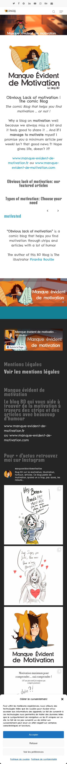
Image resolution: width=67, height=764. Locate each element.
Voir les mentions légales (32, 371)
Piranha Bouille (42, 259)
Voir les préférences (33, 752)
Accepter (33, 734)
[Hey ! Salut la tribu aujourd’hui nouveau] (33, 636)
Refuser (33, 743)
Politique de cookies (20, 759)
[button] (62, 699)
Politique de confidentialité (44, 759)
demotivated (37, 216)
